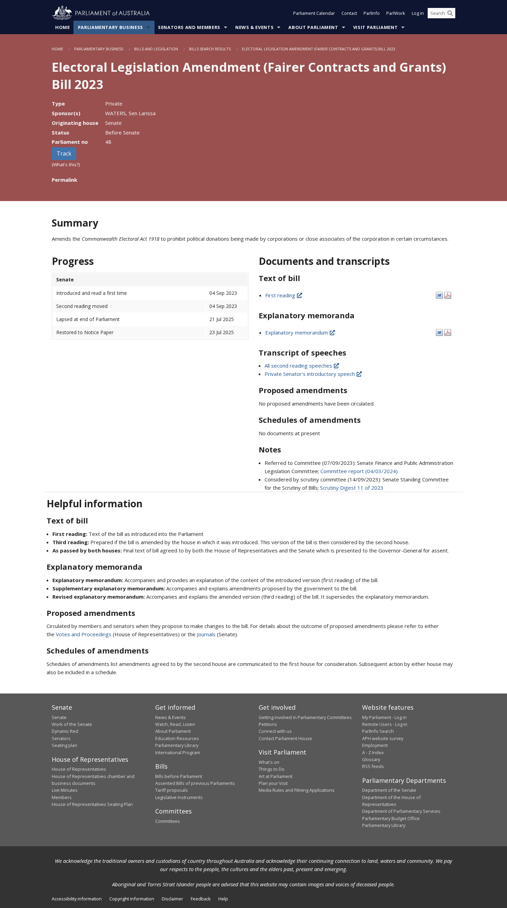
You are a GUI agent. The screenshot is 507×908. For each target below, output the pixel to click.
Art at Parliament (275, 776)
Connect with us (275, 731)
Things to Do (272, 769)
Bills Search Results (210, 48)
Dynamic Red (65, 731)
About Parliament (313, 27)
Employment (375, 745)
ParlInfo (372, 13)
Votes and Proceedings (83, 634)
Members (62, 797)
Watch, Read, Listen (175, 724)
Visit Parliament (375, 27)
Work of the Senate (72, 724)
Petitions (268, 724)
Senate (59, 717)
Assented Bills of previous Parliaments (195, 783)
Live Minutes (65, 790)
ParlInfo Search (378, 731)
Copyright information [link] (131, 899)
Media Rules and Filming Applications (297, 790)
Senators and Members (189, 27)
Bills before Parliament (178, 776)
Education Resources (177, 738)
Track (64, 153)
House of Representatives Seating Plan (92, 804)
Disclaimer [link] (172, 899)
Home (62, 27)
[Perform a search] (450, 13)
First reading (281, 295)
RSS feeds (373, 766)
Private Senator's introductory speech (310, 373)
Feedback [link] (201, 899)
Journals (207, 634)
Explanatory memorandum (297, 332)
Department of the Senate (389, 790)
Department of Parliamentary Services (401, 811)
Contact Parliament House (285, 738)
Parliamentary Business (110, 27)
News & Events (254, 27)
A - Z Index (373, 752)
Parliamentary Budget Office (391, 818)
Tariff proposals (171, 790)
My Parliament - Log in (384, 717)
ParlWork (395, 13)
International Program (177, 752)
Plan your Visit (273, 783)
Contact (349, 13)
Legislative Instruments (179, 797)
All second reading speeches (299, 365)
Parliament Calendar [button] (314, 13)
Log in (418, 13)
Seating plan (64, 745)
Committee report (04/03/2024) (359, 471)
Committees (167, 821)
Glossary (371, 759)
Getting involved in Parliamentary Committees (305, 717)
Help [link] (223, 899)
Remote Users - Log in (384, 724)
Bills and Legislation (156, 48)
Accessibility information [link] (77, 899)
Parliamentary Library (176, 745)
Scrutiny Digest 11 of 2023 (352, 487)
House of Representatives (79, 769)
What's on (269, 762)
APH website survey (382, 738)
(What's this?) (66, 164)
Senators (61, 738)
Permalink (64, 179)
